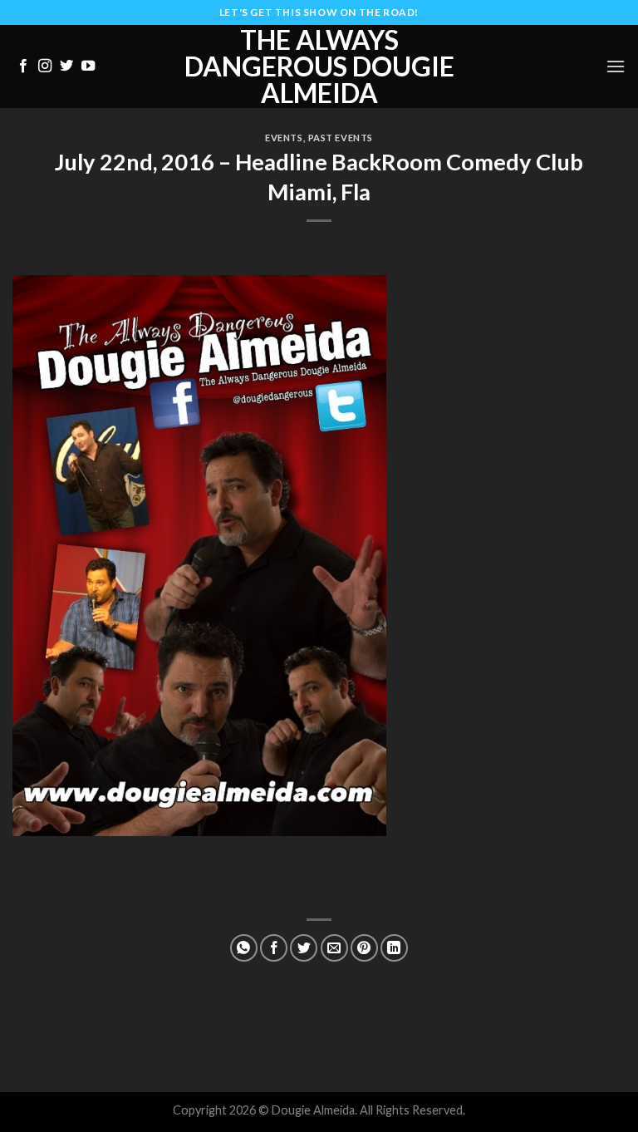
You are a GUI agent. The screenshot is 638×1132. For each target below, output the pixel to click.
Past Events (340, 137)
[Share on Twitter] (303, 948)
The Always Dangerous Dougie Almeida (319, 66)
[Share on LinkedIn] (394, 948)
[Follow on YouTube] (88, 66)
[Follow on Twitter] (66, 66)
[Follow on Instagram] (45, 66)
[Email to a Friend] (334, 948)
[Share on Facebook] (273, 948)
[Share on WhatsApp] (244, 948)
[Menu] (616, 66)
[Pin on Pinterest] (364, 948)
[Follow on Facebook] (23, 66)
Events (283, 137)
